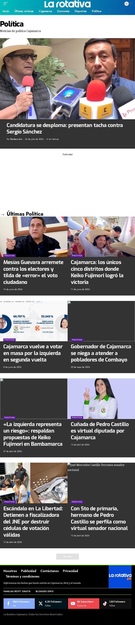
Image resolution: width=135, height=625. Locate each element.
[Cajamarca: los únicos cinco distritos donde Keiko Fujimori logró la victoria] (101, 237)
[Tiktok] (115, 603)
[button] (6, 3)
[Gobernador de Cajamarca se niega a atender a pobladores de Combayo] (101, 321)
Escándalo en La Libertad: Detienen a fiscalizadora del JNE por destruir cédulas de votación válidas (33, 521)
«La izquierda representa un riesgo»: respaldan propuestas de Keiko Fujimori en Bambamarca (32, 434)
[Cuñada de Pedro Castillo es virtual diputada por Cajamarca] (101, 398)
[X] (51, 603)
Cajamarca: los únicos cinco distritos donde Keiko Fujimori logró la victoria (97, 272)
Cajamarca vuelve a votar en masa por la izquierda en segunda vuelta (33, 353)
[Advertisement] (67, 182)
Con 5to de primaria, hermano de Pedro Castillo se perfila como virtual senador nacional (99, 518)
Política (9, 255)
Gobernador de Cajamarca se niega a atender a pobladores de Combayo (101, 353)
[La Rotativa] (67, 3)
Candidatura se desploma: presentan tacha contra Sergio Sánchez (65, 128)
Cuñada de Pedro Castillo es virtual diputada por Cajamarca (100, 431)
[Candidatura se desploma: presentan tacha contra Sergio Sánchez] (67, 78)
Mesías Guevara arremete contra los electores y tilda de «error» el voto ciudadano (33, 272)
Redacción (16, 139)
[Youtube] (83, 603)
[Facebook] (19, 603)
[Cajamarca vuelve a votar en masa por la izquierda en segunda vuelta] (34, 321)
